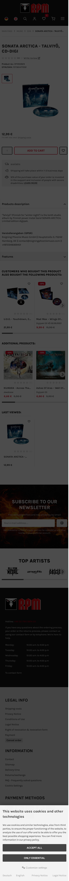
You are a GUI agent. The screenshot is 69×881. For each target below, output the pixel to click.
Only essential (34, 858)
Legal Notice (59, 875)
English (20, 875)
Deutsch (7, 875)
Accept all (34, 847)
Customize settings (36, 867)
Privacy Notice (40, 875)
